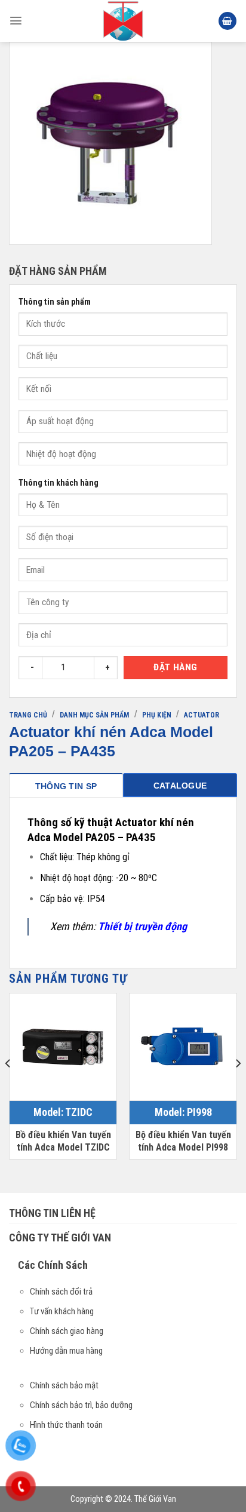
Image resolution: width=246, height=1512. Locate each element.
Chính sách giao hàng (66, 1331)
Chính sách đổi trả (61, 1291)
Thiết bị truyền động (142, 926)
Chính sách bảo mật (64, 1385)
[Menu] (16, 21)
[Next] (238, 1087)
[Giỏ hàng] (227, 21)
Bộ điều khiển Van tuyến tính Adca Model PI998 (183, 1141)
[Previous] (8, 1087)
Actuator (201, 715)
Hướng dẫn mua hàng (66, 1350)
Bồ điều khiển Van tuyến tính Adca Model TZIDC (63, 1141)
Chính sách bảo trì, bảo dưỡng (81, 1405)
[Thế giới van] (123, 21)
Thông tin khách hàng (59, 483)
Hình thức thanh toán (66, 1424)
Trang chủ (28, 715)
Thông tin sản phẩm (55, 302)
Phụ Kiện (156, 715)
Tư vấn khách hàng (62, 1311)
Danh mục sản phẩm (94, 715)
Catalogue (180, 785)
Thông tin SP (66, 786)
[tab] (66, 785)
